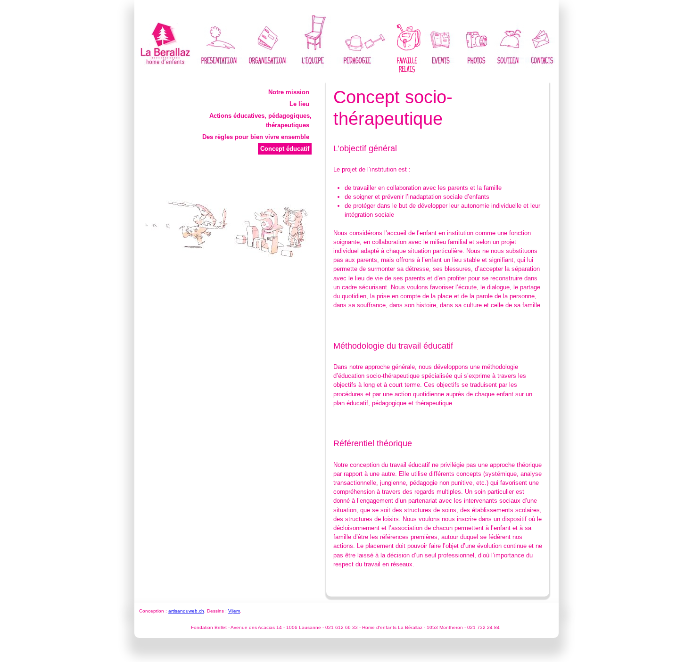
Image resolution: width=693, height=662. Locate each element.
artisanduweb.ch (186, 610)
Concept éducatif (284, 148)
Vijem (234, 610)
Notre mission (288, 92)
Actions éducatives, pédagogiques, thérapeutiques (260, 120)
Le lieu (299, 103)
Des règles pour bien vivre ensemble (255, 136)
